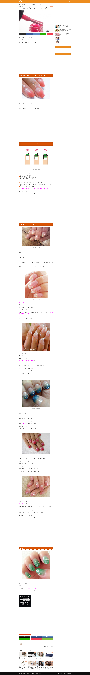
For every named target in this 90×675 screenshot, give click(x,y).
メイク (31, 673)
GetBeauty (22, 2)
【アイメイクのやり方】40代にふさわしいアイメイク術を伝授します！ (65, 26)
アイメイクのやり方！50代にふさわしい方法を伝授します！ (65, 37)
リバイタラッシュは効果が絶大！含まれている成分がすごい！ (65, 34)
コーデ (28, 673)
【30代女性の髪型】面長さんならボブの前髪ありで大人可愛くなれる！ (65, 30)
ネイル (40, 673)
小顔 (33, 673)
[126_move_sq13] (25, 607)
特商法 (43, 673)
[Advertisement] (36, 52)
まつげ (37, 673)
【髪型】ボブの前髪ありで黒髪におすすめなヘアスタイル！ (65, 41)
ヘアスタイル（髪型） (22, 673)
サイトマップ (68, 1)
